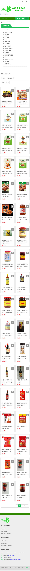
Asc (14, 78)
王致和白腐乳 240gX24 (8, 264)
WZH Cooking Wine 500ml (9, 289)
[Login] (23, 1)
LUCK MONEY (8, 48)
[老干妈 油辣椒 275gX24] (20, 465)
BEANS (6, 35)
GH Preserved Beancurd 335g (10, 266)
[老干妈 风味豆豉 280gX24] (5, 488)
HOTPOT (7, 44)
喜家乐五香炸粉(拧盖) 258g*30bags (11, 171)
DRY (5, 39)
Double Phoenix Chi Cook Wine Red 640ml (13, 405)
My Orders (4, 531)
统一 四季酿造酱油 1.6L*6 (8, 356)
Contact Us (4, 543)
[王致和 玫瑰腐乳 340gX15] (22, 256)
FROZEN (7, 41)
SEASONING (8, 59)
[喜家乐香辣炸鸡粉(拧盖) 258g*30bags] (7, 140)
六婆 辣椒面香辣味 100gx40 (9, 449)
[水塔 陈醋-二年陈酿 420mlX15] (20, 372)
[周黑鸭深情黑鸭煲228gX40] (7, 93)
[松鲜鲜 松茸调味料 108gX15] (22, 348)
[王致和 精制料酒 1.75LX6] (22, 277)
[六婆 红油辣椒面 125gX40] (22, 441)
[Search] (6, 18)
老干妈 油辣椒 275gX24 (23, 472)
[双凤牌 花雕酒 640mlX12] (7, 395)
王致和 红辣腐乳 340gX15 (8, 310)
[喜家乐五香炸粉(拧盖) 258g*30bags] (7, 163)
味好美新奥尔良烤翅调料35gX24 (10, 217)
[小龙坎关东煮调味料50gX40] (22, 94)
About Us (4, 540)
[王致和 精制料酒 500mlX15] (7, 279)
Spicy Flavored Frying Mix (8, 150)
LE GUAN (7, 46)
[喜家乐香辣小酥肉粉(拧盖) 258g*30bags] (22, 140)
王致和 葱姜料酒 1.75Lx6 (8, 333)
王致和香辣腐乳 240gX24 (23, 217)
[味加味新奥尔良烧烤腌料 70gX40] (5, 187)
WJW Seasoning (21, 196)
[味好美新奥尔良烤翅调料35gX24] (7, 209)
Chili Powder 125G (22, 451)
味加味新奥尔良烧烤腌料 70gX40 (10, 194)
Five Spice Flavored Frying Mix (10, 173)
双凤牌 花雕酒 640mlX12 (8, 403)
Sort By (3, 78)
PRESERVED (8, 55)
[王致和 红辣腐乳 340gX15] (7, 302)
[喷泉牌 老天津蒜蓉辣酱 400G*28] (22, 395)
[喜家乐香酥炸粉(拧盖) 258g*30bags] (22, 117)
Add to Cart (12, 90)
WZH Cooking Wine (7, 335)
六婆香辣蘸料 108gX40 (8, 426)
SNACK (6, 61)
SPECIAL (7, 64)
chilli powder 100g (6, 451)
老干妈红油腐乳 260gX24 (8, 472)
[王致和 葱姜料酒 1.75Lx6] (7, 325)
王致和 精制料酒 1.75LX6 (23, 287)
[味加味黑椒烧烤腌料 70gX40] (22, 186)
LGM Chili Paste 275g (22, 474)
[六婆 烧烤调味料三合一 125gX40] (22, 418)
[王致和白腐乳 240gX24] (7, 256)
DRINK (6, 37)
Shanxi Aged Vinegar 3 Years (9, 382)
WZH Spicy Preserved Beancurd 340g (12, 312)
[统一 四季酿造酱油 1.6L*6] (7, 348)
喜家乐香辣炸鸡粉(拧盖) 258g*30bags (12, 148)
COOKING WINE (21, 289)
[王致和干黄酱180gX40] (7, 232)
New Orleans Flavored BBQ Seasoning (12, 220)
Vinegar (19, 382)
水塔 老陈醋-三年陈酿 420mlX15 (10, 380)
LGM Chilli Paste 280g (8, 498)
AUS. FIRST (8, 32)
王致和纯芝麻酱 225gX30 (23, 241)
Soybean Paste (6, 243)
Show (3, 82)
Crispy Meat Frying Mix (8, 127)
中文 (7, 14)
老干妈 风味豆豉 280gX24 (8, 495)
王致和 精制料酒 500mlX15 (9, 287)
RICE (6, 57)
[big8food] (13, 9)
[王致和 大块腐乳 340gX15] (22, 302)
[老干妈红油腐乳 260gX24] (7, 464)
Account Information (6, 533)
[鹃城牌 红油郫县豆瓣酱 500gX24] (22, 487)
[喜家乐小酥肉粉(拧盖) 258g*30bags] (7, 117)
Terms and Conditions (7, 545)
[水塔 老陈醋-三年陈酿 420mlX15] (7, 372)
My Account (4, 528)
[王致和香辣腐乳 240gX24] (22, 209)
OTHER (6, 53)
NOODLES (7, 50)
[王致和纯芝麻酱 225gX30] (22, 232)
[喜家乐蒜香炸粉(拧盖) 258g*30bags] (22, 163)
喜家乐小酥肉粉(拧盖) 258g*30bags (11, 125)
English (3, 14)
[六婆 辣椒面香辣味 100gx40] (7, 441)
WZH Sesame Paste (22, 243)
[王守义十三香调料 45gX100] (20, 326)
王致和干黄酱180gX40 (8, 241)
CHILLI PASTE (20, 405)
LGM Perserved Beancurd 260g (10, 474)
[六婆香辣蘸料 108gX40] (7, 418)
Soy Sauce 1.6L (6, 359)
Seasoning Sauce (6, 104)
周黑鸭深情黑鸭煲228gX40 (9, 102)
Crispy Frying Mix (21, 127)
